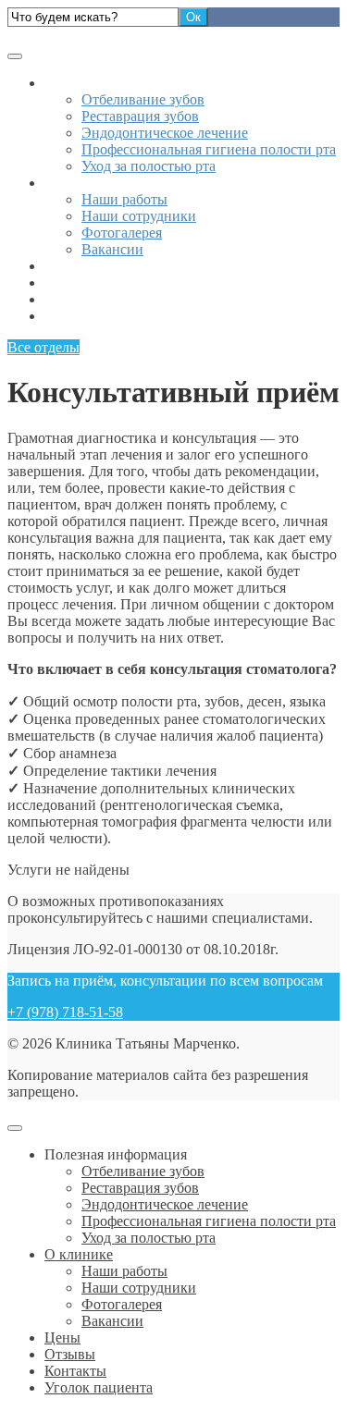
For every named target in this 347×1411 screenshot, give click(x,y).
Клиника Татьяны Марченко (97, 35)
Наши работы (124, 199)
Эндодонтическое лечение (164, 133)
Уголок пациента (98, 316)
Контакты (75, 299)
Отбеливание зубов (142, 99)
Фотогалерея (121, 232)
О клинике (78, 182)
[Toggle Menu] (14, 56)
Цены (62, 266)
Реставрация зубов (140, 116)
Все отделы (43, 347)
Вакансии (112, 249)
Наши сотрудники (138, 216)
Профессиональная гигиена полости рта (208, 149)
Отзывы (69, 282)
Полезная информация (115, 83)
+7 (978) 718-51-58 (65, 1012)
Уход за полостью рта (148, 166)
